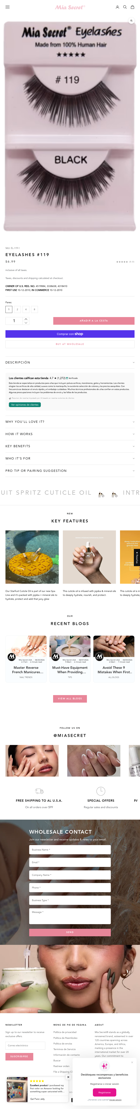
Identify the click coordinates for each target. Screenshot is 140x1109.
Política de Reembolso (65, 1038)
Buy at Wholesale (70, 344)
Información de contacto (66, 1055)
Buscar (57, 1060)
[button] (68, 1077)
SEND (70, 932)
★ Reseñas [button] (137, 557)
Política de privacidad (64, 1032)
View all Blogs (70, 698)
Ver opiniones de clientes (24, 405)
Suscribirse (19, 1056)
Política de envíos (62, 1043)
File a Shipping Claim (64, 1072)
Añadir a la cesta (94, 321)
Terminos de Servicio (64, 1049)
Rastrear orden (61, 1066)
